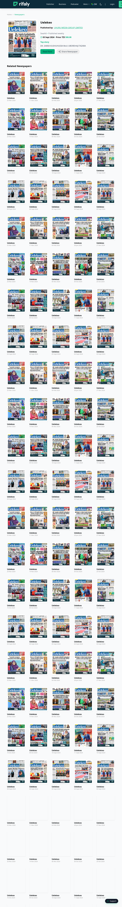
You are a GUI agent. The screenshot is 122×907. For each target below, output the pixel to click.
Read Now (47, 51)
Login (112, 4)
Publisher (50, 4)
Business (62, 4)
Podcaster (75, 4)
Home (9, 14)
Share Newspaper (70, 51)
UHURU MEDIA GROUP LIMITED (68, 27)
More (85, 4)
